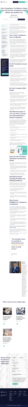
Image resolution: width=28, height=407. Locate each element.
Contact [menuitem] (24, 394)
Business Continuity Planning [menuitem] (10, 398)
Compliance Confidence (16, 30)
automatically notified (19, 173)
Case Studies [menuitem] (20, 393)
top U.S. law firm (13, 119)
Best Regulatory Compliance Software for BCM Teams (20, 318)
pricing (20, 219)
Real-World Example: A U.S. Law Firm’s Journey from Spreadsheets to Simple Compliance (4, 37)
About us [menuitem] (24, 393)
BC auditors (12, 197)
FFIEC (12, 41)
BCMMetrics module (12, 31)
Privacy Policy (19, 405)
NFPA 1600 (16, 41)
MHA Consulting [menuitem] (25, 395)
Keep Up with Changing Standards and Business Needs (4, 42)
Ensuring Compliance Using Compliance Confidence (7, 318)
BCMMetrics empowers (12, 206)
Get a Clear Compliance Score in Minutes (4, 26)
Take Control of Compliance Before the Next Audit (5, 55)
